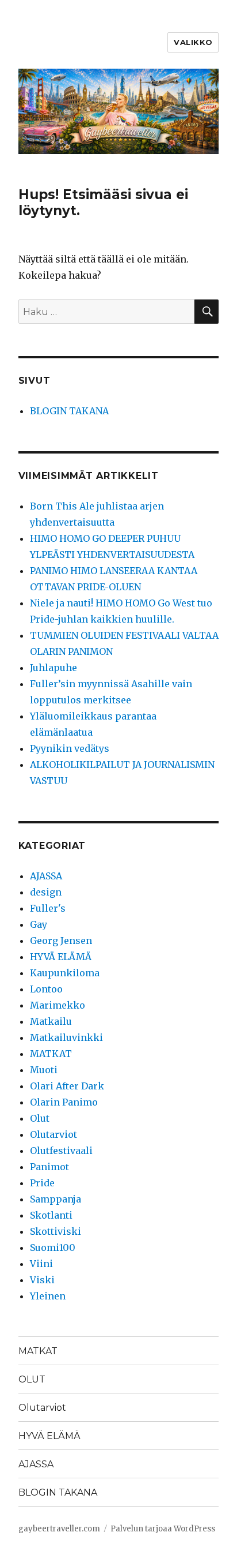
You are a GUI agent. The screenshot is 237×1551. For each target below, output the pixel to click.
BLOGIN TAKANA (69, 411)
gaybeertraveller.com (59, 1529)
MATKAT (51, 1053)
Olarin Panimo (64, 1102)
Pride (42, 1183)
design (46, 892)
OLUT (31, 1379)
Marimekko (57, 1005)
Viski (42, 1280)
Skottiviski (55, 1231)
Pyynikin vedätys (69, 748)
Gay (38, 924)
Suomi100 (52, 1247)
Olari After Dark (67, 1086)
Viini (41, 1263)
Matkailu (51, 1021)
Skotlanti (51, 1215)
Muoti (44, 1070)
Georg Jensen (61, 940)
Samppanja (55, 1199)
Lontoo (46, 989)
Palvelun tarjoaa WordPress (162, 1529)
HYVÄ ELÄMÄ (60, 956)
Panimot (49, 1166)
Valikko (193, 42)
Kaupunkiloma (65, 973)
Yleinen (48, 1296)
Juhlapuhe (53, 667)
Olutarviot (53, 1134)
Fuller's (48, 908)
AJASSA (46, 876)
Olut (39, 1118)
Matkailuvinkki (66, 1037)
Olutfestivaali (61, 1150)
